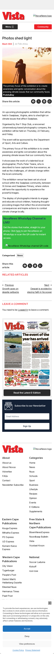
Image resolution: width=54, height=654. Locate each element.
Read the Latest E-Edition (27, 392)
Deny (27, 636)
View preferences (27, 644)
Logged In (23, 309)
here (18, 231)
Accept (27, 628)
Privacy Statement (32, 650)
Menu (6, 27)
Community (43, 27)
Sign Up (27, 426)
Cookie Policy (18, 650)
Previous (9, 285)
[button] (49, 603)
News (20, 255)
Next (46, 285)
